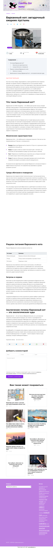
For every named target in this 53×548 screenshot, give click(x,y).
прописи (41, 520)
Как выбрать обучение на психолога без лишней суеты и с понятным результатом (37, 441)
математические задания (43, 510)
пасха (40, 517)
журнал (44, 501)
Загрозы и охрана (17, 71)
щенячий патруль (42, 534)
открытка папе (44, 515)
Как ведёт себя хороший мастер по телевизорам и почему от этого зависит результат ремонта (37, 471)
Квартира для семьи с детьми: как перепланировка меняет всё (15, 403)
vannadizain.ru (32, 547)
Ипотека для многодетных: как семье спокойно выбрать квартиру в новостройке (37, 396)
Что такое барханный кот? (17, 63)
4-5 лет (41, 486)
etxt (44, 488)
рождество (41, 521)
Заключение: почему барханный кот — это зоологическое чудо (27, 73)
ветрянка (43, 494)
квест (41, 507)
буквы (40, 493)
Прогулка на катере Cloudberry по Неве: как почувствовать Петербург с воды (37, 425)
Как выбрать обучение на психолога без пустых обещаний (15, 464)
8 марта (44, 486)
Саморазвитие (46, 491)
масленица (41, 509)
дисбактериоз (42, 497)
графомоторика (43, 496)
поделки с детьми (44, 517)
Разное (9, 47)
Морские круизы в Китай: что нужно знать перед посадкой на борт (15, 448)
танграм (47, 523)
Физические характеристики (20, 65)
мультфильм (41, 512)
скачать (42, 523)
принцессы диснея (42, 518)
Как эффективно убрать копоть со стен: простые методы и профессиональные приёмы (15, 425)
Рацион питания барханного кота (19, 69)
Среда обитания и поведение (20, 67)
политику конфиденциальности (29, 373)
